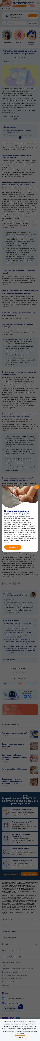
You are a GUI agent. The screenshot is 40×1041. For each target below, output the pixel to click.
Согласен (20, 1037)
